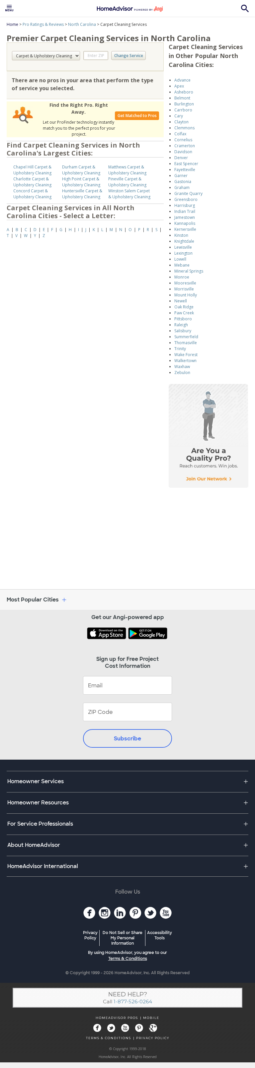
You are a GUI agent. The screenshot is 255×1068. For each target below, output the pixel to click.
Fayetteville (184, 169)
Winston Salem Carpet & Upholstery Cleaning (129, 194)
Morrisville (184, 289)
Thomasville (185, 343)
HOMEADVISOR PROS (117, 1018)
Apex (179, 86)
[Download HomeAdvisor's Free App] (107, 634)
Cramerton (184, 146)
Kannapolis (184, 223)
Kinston (181, 235)
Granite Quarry (188, 193)
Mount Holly (185, 295)
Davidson (183, 152)
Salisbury (182, 331)
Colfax (180, 134)
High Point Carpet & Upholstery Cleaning (81, 182)
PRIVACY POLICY (152, 1038)
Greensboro (186, 199)
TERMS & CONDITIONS (108, 1038)
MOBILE (151, 1018)
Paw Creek (184, 313)
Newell (180, 301)
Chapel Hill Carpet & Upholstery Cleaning (32, 170)
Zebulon (182, 372)
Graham (182, 187)
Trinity (180, 348)
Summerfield (186, 337)
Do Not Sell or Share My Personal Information (122, 938)
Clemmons (184, 128)
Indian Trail (184, 211)
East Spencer (186, 163)
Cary (178, 116)
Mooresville (185, 283)
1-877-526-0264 (133, 1001)
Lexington (183, 253)
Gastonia (182, 181)
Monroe (181, 277)
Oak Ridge (184, 307)
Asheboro (183, 92)
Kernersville (185, 229)
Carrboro (183, 110)
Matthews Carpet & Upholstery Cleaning (127, 170)
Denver (181, 157)
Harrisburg (184, 205)
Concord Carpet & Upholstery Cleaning (32, 194)
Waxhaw (182, 366)
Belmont (182, 98)
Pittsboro (183, 319)
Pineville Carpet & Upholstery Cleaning (127, 182)
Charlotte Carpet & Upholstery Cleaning (32, 182)
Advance (182, 80)
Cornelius (183, 140)
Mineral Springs (188, 271)
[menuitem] (9, 8)
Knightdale (184, 241)
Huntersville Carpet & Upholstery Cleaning (82, 194)
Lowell (180, 259)
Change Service (128, 55)
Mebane (182, 265)
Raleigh (181, 325)
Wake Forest (186, 354)
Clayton (181, 122)
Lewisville (183, 247)
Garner (181, 175)
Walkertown (185, 360)
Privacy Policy (90, 935)
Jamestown (184, 217)
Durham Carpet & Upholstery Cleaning (81, 170)
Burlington (184, 104)
